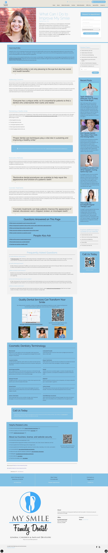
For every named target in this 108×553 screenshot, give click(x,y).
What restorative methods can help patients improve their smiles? (24, 230)
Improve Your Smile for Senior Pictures (89, 57)
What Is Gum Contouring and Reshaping (90, 237)
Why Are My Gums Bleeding (87, 239)
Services (73, 5)
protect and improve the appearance (53, 288)
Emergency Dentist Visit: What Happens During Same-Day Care (89, 170)
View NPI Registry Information (38, 451)
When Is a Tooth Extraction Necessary (89, 63)
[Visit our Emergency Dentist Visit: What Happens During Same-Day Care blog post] (89, 166)
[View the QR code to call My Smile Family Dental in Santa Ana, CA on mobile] (90, 266)
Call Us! (99, 1)
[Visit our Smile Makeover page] (42, 337)
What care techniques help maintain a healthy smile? (21, 228)
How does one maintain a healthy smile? (19, 244)
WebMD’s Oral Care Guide (19, 432)
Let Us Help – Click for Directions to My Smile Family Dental (31, 324)
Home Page (33, 430)
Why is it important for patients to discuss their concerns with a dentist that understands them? (30, 225)
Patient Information (66, 5)
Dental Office (84, 242)
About (58, 5)
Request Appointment (54, 482)
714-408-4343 (64, 414)
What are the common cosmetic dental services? (20, 239)
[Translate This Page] (106, 551)
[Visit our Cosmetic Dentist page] (60, 337)
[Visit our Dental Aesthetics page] (24, 337)
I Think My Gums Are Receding (88, 55)
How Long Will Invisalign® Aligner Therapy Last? (87, 204)
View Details (19, 456)
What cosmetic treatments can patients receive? (20, 233)
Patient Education (80, 5)
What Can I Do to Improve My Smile (20, 465)
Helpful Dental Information (87, 52)
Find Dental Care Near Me (87, 245)
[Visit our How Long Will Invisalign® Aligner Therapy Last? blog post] (89, 201)
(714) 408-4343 (61, 34)
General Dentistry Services (87, 50)
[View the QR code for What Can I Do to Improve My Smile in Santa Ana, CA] (58, 321)
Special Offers (95, 5)
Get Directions (17, 482)
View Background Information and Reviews (25, 453)
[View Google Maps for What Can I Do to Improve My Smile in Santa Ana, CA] (31, 323)
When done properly (15, 258)
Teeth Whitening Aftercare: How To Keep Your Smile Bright (89, 98)
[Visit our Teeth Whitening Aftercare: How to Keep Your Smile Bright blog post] (89, 95)
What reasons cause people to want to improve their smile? (23, 223)
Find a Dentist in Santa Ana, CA (88, 66)
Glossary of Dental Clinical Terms (31, 428)
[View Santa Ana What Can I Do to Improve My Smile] (18, 41)
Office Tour (88, 5)
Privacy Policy (9, 547)
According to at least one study (15, 58)
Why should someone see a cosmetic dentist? (20, 242)
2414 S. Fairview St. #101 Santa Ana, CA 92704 (79, 1)
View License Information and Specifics (26, 449)
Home (54, 5)
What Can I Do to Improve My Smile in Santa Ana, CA (56, 148)
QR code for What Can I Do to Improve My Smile (16, 468)
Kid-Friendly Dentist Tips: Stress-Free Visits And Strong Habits (88, 135)
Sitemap (13, 547)
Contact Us (102, 5)
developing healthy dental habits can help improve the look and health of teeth (41, 116)
